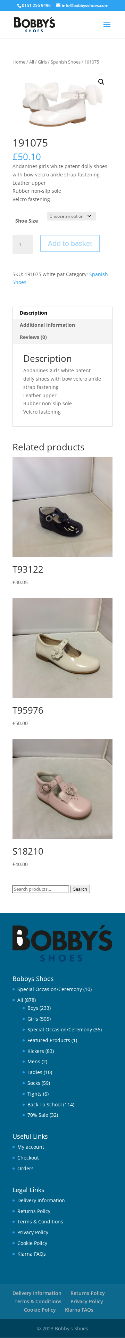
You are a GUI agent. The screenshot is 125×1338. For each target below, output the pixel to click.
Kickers (35, 1051)
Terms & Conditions (40, 1221)
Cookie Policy (32, 1243)
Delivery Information (41, 1200)
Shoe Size (26, 220)
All (31, 62)
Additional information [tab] (47, 325)
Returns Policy (33, 1211)
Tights (34, 1093)
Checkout (28, 1157)
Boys (32, 1008)
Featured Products (48, 1040)
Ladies (34, 1072)
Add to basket (70, 243)
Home (18, 62)
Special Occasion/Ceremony (49, 989)
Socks (33, 1083)
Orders (25, 1168)
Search (80, 889)
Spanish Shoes (66, 62)
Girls (42, 62)
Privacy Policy (32, 1232)
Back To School (44, 1104)
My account (30, 1147)
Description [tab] (33, 312)
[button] (101, 82)
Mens (33, 1061)
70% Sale (37, 1115)
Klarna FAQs (31, 1253)
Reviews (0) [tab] (33, 337)
